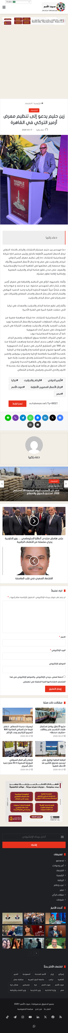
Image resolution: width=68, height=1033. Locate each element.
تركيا (13, 380)
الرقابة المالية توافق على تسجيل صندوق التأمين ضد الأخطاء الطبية (53, 763)
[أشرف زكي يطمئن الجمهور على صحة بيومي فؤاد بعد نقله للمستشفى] (55, 943)
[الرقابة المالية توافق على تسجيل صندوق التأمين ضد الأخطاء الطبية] (50, 749)
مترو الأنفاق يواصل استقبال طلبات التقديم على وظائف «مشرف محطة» (52, 729)
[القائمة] (4, 8)
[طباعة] (30, 425)
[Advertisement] (34, 63)
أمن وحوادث (58, 866)
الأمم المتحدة (40, 974)
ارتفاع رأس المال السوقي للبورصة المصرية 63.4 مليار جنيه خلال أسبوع (18, 763)
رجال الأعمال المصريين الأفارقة (46, 387)
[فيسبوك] (60, 418)
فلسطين (26, 985)
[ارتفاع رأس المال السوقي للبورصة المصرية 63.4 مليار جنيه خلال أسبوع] (18, 749)
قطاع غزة (14, 985)
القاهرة (61, 979)
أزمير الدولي (54, 380)
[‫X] (52, 418)
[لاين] (8, 418)
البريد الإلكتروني (57, 650)
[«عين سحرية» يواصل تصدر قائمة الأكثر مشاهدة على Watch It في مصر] (34, 943)
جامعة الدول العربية (36, 979)
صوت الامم (45, 985)
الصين (16, 974)
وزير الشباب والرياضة (18, 990)
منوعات (60, 900)
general (60, 861)
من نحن (38, 1009)
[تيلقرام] (23, 418)
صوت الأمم (17, 387)
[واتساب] (30, 418)
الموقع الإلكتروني (57, 664)
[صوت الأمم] (54, 7)
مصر (58, 394)
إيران (52, 974)
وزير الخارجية (35, 990)
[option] (34, 484)
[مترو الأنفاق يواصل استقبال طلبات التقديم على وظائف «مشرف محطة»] (50, 716)
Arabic (9, 2)
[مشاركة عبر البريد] (38, 425)
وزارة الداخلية (50, 990)
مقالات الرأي (58, 895)
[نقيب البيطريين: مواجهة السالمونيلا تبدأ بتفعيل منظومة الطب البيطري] (55, 931)
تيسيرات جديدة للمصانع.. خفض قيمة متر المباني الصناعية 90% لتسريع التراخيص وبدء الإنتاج (18, 729)
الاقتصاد (28, 103)
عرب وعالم (59, 885)
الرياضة (61, 880)
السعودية (26, 974)
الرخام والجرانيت (32, 380)
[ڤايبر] (15, 418)
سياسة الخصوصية (25, 1009)
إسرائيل (61, 974)
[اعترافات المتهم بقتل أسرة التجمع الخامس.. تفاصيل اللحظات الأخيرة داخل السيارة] (12, 943)
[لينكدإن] (45, 418)
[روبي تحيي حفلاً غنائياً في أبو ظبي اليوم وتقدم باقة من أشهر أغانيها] (34, 930)
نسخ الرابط (17, 404)
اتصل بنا (47, 1009)
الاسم (62, 637)
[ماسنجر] (38, 418)
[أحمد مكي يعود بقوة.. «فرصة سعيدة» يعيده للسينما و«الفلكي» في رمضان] (12, 930)
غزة (35, 985)
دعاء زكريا (40, 130)
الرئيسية (37, 103)
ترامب (51, 979)
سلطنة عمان (18, 979)
